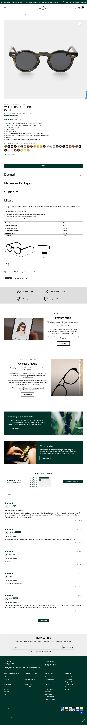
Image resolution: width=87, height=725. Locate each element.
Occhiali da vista (49, 679)
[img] (9, 503)
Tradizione (48, 687)
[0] (82, 8)
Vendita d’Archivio (50, 699)
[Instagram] (48, 665)
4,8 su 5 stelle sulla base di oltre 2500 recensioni (71, 2)
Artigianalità (68, 682)
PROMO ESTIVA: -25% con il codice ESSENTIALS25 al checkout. (35, 2)
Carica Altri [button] (43, 620)
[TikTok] (53, 665)
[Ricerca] (79, 8)
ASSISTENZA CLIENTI (11, 673)
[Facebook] (45, 665)
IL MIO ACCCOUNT (31, 673)
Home (5, 14)
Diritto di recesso (9, 687)
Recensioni (68, 689)
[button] (8, 119)
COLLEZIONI (49, 673)
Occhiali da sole (11, 14)
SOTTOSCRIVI (68, 647)
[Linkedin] (56, 665)
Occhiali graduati (49, 696)
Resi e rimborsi (8, 684)
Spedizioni (7, 679)
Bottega (47, 684)
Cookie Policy (28, 687)
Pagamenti (7, 682)
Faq (5, 694)
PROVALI (43, 165)
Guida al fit (48, 692)
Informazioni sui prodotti (11, 677)
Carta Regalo (48, 694)
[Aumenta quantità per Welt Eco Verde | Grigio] (10, 160)
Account (27, 677)
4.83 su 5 (18, 480)
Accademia (48, 682)
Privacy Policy (28, 684)
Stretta (15, 116)
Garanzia (6, 689)
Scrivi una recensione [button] (73, 482)
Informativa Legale (30, 682)
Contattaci (7, 692)
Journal (67, 687)
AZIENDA (68, 673)
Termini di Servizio (30, 679)
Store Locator (69, 684)
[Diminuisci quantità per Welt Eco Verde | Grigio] (5, 160)
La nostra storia (69, 677)
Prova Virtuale (49, 689)
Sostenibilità (68, 679)
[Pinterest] (50, 665)
